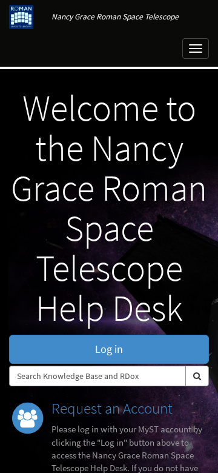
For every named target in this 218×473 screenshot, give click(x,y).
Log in (109, 349)
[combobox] (97, 376)
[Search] (197, 376)
